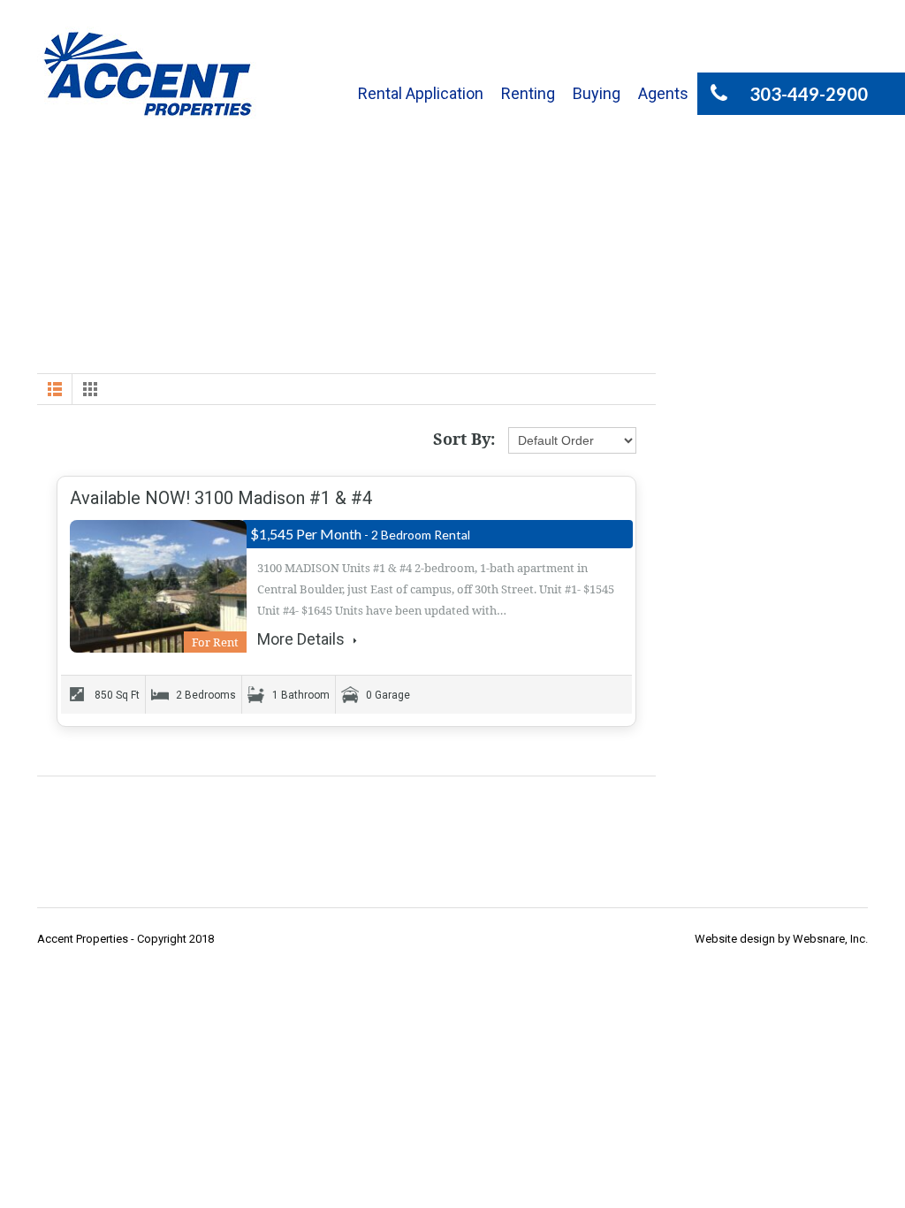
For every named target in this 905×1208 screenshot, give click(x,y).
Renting (528, 93)
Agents (663, 93)
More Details (302, 639)
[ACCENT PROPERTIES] (147, 74)
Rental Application (420, 93)
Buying (596, 93)
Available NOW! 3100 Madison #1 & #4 (221, 497)
